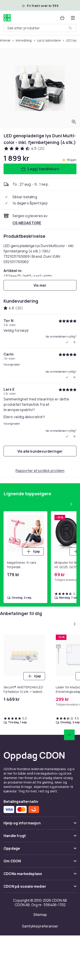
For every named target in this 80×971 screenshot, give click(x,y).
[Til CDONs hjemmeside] (8, 17)
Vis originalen (12, 364)
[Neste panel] (71, 504)
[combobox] (40, 28)
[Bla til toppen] (69, 734)
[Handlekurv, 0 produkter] (62, 17)
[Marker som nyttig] (67, 342)
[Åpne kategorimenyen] (73, 17)
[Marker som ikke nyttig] (74, 342)
